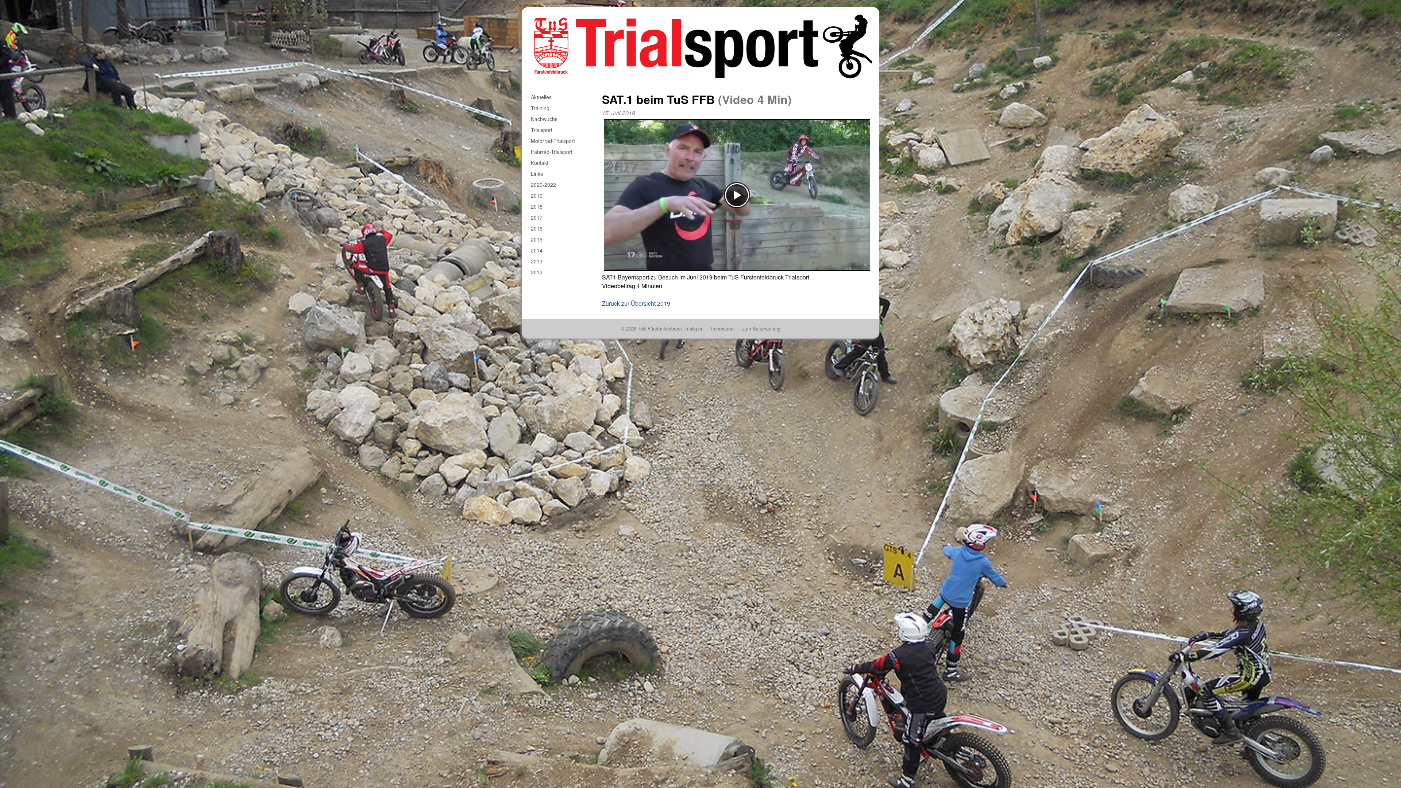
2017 (537, 217)
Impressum (723, 328)
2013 (537, 261)
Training (540, 108)
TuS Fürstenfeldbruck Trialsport (671, 328)
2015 (537, 239)
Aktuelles (541, 97)
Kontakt (539, 162)
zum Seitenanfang (761, 328)
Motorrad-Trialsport (553, 140)
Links (537, 173)
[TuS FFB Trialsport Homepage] (700, 11)
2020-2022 (543, 184)
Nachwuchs (544, 119)
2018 (537, 206)
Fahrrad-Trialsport (551, 151)
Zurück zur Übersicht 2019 (636, 303)
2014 (537, 250)
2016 (537, 228)
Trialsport (541, 130)
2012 (537, 272)
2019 (537, 195)
